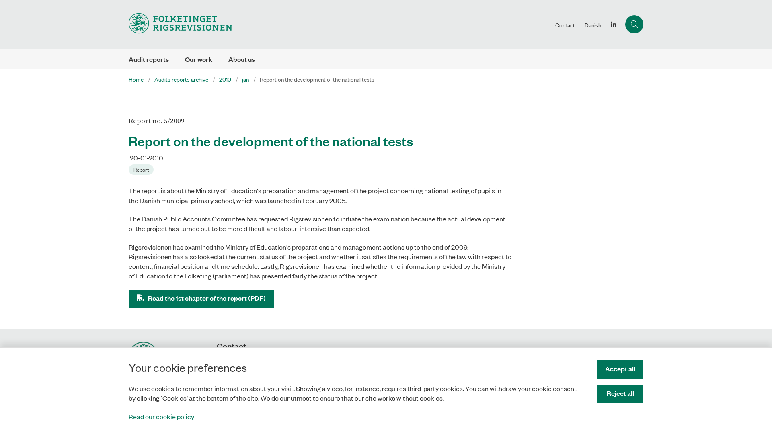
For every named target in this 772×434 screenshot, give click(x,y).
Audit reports (149, 59)
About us (241, 59)
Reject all (620, 393)
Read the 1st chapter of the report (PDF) (207, 298)
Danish (593, 25)
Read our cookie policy (161, 416)
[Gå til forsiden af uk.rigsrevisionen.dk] (339, 24)
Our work (198, 59)
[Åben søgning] (634, 24)
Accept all (620, 368)
